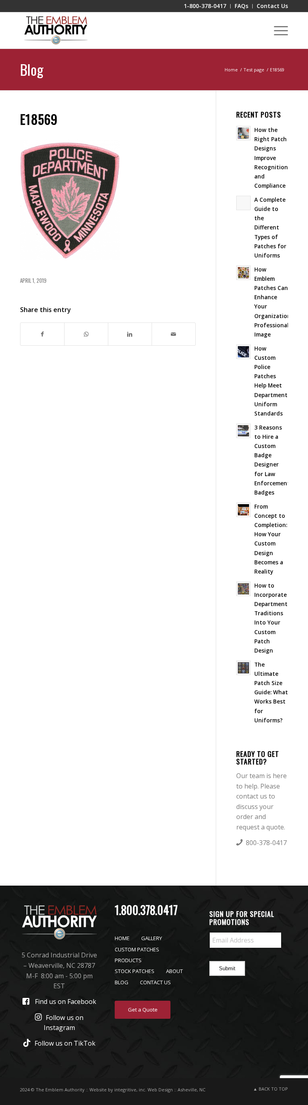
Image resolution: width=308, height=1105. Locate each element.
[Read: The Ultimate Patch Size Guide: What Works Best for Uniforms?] (243, 668)
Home (122, 938)
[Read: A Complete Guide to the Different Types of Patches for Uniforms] (243, 203)
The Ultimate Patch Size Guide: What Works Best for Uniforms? (271, 692)
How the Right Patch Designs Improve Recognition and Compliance (271, 157)
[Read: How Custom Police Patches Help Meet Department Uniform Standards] (243, 352)
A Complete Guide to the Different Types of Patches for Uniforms (270, 227)
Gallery (151, 938)
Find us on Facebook (65, 1001)
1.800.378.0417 (146, 910)
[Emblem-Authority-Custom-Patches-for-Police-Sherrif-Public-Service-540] (55, 30)
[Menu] (277, 30)
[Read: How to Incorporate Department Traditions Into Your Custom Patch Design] (243, 589)
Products (128, 960)
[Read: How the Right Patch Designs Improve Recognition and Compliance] (243, 133)
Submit (227, 968)
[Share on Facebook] (42, 334)
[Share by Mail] (173, 334)
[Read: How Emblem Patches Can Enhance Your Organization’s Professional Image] (243, 273)
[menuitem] (205, 6)
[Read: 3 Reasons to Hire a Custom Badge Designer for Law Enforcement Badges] (243, 431)
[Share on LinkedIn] (130, 334)
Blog (31, 69)
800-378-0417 (266, 842)
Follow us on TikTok (64, 1043)
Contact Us (155, 982)
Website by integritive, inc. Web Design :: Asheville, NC (147, 1090)
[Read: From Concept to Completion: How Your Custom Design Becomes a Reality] (243, 510)
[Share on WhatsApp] (86, 334)
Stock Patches (134, 971)
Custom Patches (137, 949)
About (174, 971)
